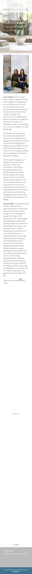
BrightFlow (16, 571)
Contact (22, 553)
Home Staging (14, 553)
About (6, 553)
